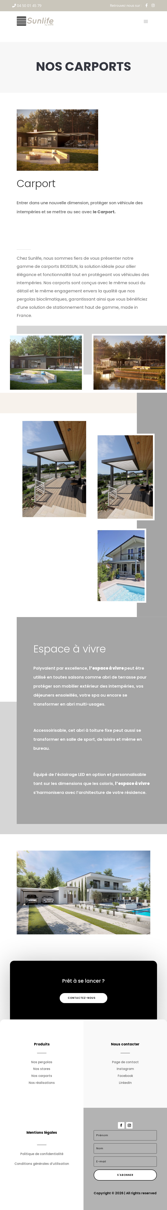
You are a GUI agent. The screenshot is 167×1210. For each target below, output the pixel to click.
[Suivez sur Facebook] (121, 1125)
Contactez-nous (82, 998)
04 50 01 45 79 (28, 5)
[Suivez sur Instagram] (129, 1125)
